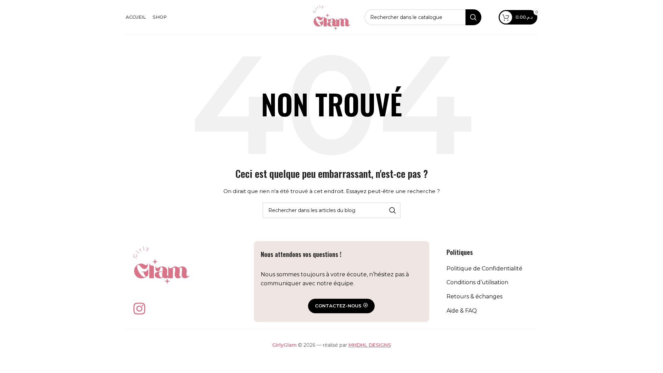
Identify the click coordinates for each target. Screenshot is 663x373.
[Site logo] (331, 16)
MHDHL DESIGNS (369, 345)
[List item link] (488, 268)
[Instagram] (139, 308)
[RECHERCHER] (473, 17)
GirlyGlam (284, 345)
